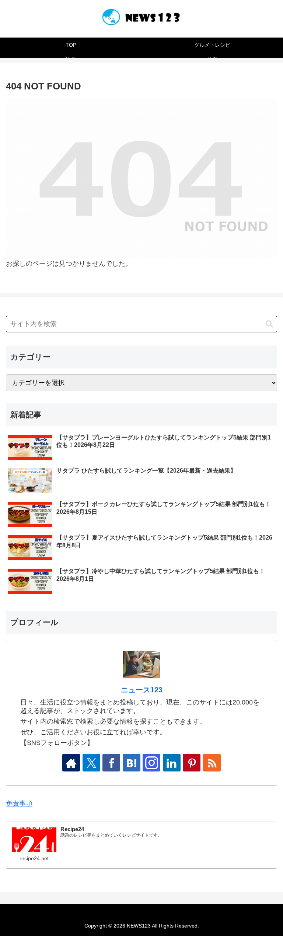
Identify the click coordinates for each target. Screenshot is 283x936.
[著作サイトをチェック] (71, 762)
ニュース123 (142, 690)
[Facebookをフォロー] (111, 762)
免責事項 (19, 803)
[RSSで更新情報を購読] (212, 762)
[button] (269, 324)
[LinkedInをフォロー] (172, 762)
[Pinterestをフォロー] (191, 762)
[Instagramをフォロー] (151, 762)
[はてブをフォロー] (131, 762)
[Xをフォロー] (91, 762)
